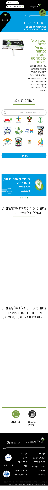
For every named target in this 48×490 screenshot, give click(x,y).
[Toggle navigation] (43, 3)
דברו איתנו (11, 2)
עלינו (25, 457)
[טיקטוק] (8, 442)
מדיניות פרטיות (20, 474)
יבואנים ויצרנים (39, 457)
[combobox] (24, 112)
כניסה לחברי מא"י (14, 6)
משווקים (41, 474)
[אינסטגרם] (12, 442)
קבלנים (24, 453)
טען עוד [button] (24, 155)
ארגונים (42, 470)
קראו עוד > (25, 190)
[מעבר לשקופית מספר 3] (24, 198)
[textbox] (24, 112)
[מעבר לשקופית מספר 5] (20, 198)
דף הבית (41, 453)
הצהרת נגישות (21, 470)
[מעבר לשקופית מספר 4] (22, 198)
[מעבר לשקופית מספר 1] (27, 198)
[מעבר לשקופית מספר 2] (25, 198)
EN (25, 466)
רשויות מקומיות (38, 466)
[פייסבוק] (15, 442)
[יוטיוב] (19, 442)
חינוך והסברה (39, 461)
